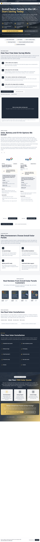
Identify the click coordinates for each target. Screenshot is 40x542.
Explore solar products (12, 218)
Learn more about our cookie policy (6, 540)
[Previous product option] (2, 153)
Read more (5, 218)
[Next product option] (4, 153)
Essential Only (31, 539)
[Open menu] (38, 3)
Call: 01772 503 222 (30, 412)
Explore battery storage (31, 218)
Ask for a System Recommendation (20, 224)
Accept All (37, 539)
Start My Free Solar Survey (6, 91)
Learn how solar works (19, 91)
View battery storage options (5, 94)
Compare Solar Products (6, 224)
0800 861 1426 (4, 0)
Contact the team (14, 94)
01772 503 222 (4, 1)
